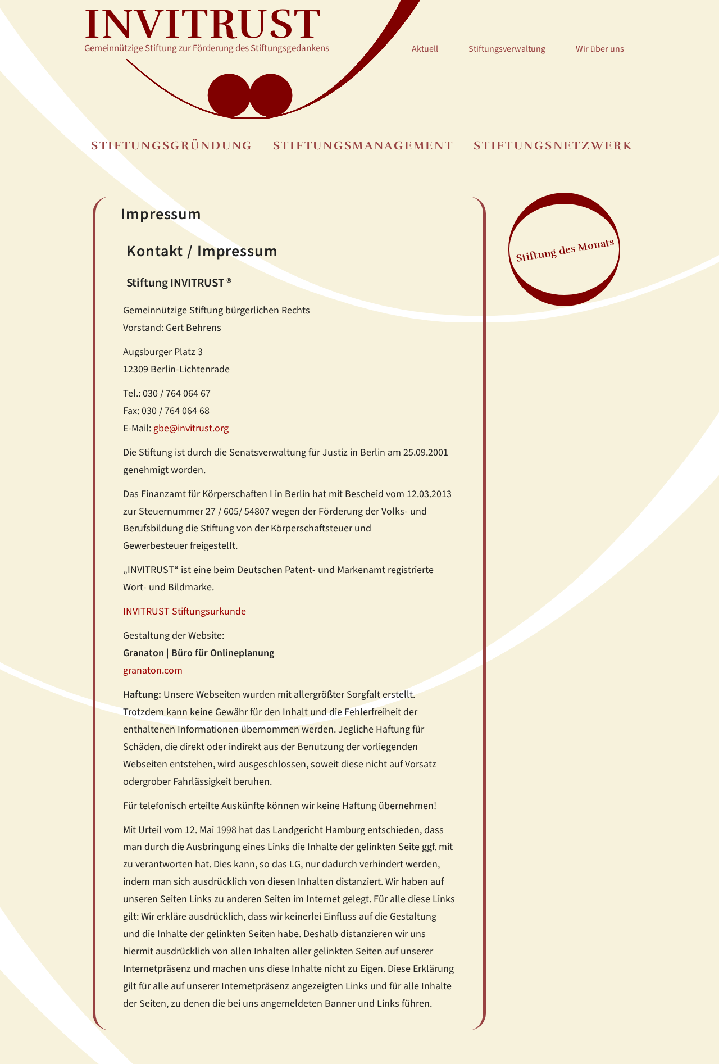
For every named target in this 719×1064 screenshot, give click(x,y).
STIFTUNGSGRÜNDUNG (172, 146)
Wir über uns (600, 49)
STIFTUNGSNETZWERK (553, 146)
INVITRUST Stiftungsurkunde (184, 611)
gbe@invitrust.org (191, 428)
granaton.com (153, 670)
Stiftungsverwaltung (506, 49)
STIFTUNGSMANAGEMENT (363, 146)
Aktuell (425, 49)
